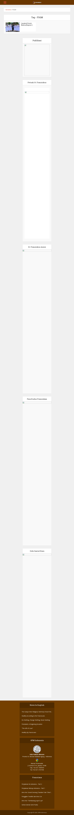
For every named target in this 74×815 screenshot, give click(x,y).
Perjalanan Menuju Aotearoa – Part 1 (33, 788)
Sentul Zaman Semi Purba (30, 805)
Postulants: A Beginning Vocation (32, 724)
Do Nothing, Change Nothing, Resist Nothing (36, 720)
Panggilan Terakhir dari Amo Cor (32, 796)
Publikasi (37, 40)
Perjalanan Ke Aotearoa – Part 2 (32, 784)
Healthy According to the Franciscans (33, 716)
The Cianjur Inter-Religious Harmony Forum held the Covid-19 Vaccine (37, 712)
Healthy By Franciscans (29, 732)
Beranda (8, 10)
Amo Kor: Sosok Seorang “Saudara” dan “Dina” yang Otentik (36, 792)
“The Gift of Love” (27, 728)
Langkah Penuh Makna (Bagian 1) (26, 24)
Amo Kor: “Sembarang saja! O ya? (32, 801)
